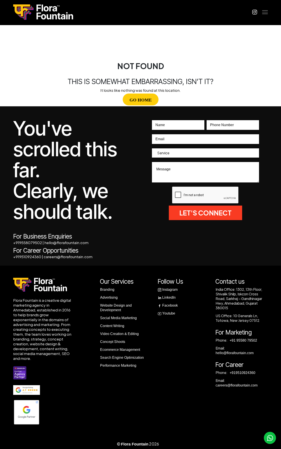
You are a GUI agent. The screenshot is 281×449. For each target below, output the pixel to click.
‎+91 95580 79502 (243, 340)
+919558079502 (27, 242)
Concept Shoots (112, 342)
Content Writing (112, 326)
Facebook (169, 305)
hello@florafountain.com (66, 242)
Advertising (109, 297)
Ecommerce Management (120, 349)
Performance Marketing (118, 365)
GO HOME (141, 100)
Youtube (168, 313)
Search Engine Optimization (122, 357)
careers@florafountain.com (68, 256)
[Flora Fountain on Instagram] (254, 12)
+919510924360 (27, 256)
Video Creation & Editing (119, 334)
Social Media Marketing (118, 318)
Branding (107, 289)
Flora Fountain (134, 444)
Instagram (169, 289)
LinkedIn (168, 297)
